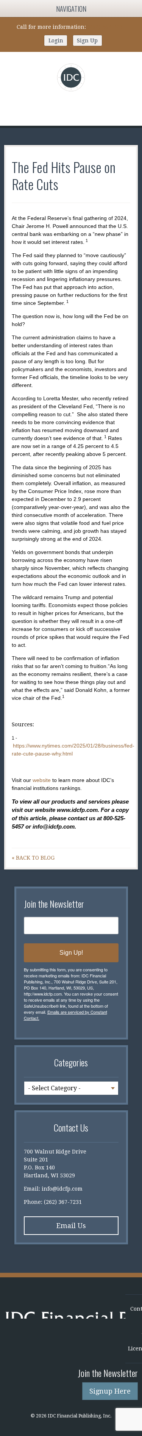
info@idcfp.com (62, 1189)
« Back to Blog (33, 858)
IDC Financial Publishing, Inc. (64, 1318)
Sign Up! (71, 952)
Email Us (71, 1226)
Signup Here (110, 1391)
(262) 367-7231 (106, 27)
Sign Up (87, 40)
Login (55, 40)
